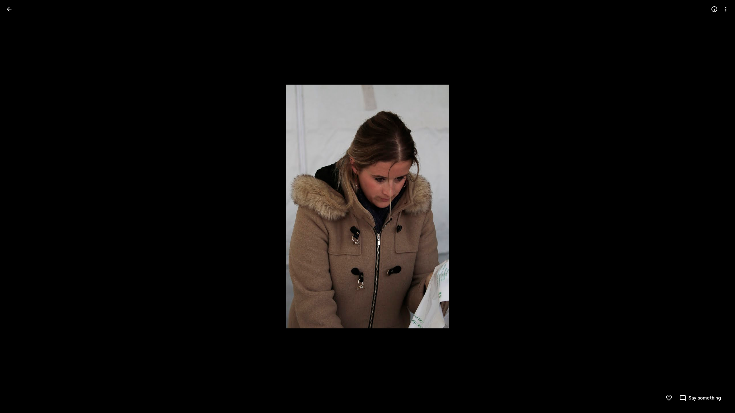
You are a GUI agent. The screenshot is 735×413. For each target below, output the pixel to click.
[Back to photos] (9, 9)
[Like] (669, 398)
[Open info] (714, 9)
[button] (16, 206)
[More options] (726, 9)
